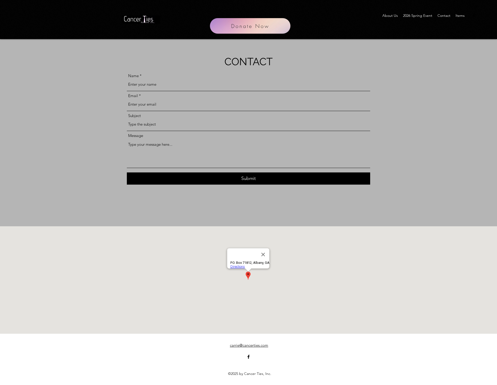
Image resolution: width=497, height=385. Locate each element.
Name (133, 76)
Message (135, 135)
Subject (134, 116)
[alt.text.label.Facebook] (473, 15)
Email (133, 96)
